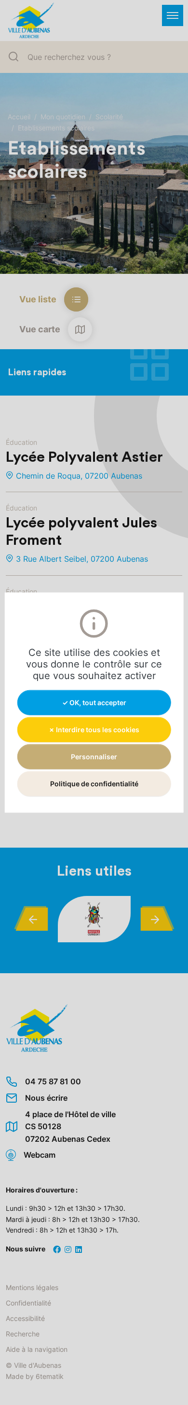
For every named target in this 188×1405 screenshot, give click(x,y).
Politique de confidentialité (94, 784)
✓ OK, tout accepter (94, 702)
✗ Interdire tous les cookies (94, 729)
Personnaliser (94, 756)
